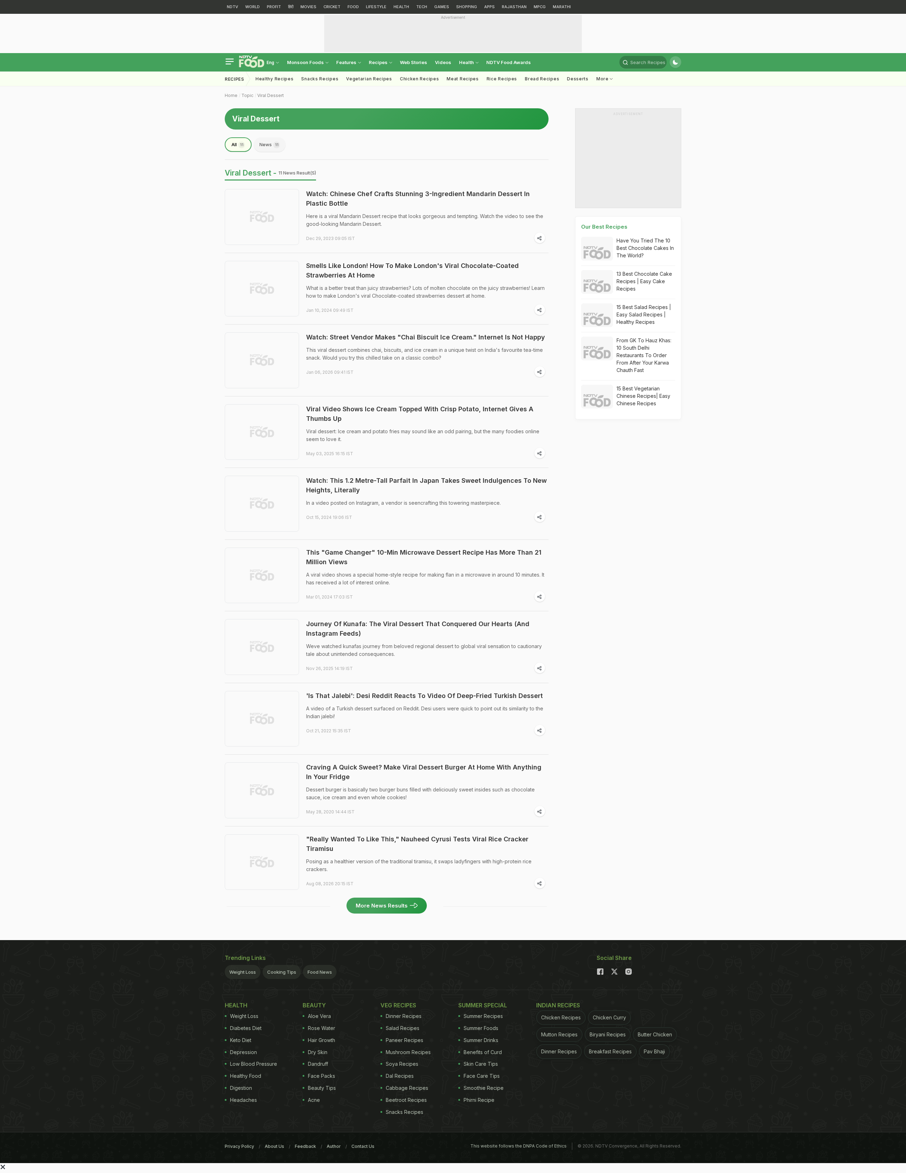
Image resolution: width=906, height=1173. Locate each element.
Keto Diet (240, 1040)
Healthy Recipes (275, 78)
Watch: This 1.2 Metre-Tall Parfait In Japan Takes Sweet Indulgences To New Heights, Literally (426, 485)
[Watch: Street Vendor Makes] (262, 360)
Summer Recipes (483, 1016)
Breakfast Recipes (610, 1051)
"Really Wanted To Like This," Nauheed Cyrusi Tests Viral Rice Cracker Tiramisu (417, 843)
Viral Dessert (270, 95)
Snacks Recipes (319, 78)
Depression (243, 1052)
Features (346, 62)
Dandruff (318, 1064)
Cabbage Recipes (407, 1088)
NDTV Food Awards (508, 62)
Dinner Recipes (404, 1016)
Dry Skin (317, 1052)
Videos (443, 62)
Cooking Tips (281, 972)
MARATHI (562, 6)
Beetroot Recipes (406, 1100)
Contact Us (362, 1146)
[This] (262, 575)
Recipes (379, 62)
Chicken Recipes (419, 78)
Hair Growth (321, 1040)
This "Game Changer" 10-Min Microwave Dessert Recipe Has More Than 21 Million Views (423, 557)
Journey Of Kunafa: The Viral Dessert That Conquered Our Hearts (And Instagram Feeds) (417, 628)
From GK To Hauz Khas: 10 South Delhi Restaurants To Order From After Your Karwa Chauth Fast (644, 355)
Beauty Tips (322, 1088)
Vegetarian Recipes (369, 78)
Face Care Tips (482, 1076)
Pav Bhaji (654, 1051)
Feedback (305, 1146)
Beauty (314, 1005)
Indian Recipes (558, 1005)
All (237, 144)
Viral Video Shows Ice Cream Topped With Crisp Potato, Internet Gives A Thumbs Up (419, 413)
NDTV (232, 6)
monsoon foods (306, 62)
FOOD (353, 6)
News (269, 144)
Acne (314, 1100)
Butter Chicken (655, 1034)
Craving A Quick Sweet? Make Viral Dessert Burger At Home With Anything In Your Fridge (423, 771)
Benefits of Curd (483, 1052)
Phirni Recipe (479, 1100)
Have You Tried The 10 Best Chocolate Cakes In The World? (645, 248)
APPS (489, 6)
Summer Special (482, 1005)
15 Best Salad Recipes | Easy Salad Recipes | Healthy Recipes (644, 314)
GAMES (441, 6)
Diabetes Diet (246, 1028)
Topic (247, 95)
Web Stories (413, 62)
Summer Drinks (481, 1040)
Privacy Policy (239, 1146)
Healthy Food (245, 1076)
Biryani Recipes (608, 1034)
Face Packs (321, 1076)
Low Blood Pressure (253, 1064)
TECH (421, 6)
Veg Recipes (398, 1005)
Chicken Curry (609, 1017)
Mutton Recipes (559, 1034)
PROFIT (274, 6)
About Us (274, 1146)
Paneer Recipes (404, 1040)
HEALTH (401, 6)
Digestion (241, 1088)
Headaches (243, 1100)
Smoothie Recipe (484, 1088)
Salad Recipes (402, 1028)
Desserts (578, 78)
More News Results (382, 905)
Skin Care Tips (481, 1064)
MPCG (540, 6)
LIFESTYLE (376, 6)
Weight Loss (242, 972)
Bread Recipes (542, 78)
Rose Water (321, 1028)
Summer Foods (481, 1028)
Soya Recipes (402, 1064)
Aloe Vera (319, 1016)
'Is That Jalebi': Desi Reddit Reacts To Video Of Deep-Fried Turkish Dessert (424, 695)
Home (231, 95)
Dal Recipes (400, 1076)
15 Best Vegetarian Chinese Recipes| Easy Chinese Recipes (643, 395)
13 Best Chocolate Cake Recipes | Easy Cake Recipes (644, 281)
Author (334, 1146)
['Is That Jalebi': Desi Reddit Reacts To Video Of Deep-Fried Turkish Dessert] (262, 719)
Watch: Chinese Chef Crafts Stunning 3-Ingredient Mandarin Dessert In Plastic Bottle (418, 198)
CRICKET (331, 6)
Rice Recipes (502, 78)
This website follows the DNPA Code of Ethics (518, 1146)
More (603, 78)
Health (467, 62)
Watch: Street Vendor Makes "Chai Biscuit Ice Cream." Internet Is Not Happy (425, 337)
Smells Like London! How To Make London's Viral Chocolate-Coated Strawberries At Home (412, 270)
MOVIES (308, 6)
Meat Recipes (462, 78)
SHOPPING (466, 6)
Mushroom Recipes (408, 1052)
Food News (320, 972)
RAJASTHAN (514, 6)
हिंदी (290, 6)
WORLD (252, 6)
